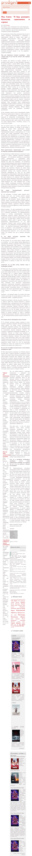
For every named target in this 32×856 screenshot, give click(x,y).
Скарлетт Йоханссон (16, 623)
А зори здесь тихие (14, 599)
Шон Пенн (21, 625)
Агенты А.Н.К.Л (22, 599)
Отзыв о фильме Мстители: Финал (17, 787)
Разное (8, 25)
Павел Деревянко (15, 618)
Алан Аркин (14, 600)
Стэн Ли (16, 624)
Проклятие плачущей (18, 620)
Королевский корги (16, 680)
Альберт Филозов (15, 602)
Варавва (23, 602)
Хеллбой (12, 625)
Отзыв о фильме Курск (15, 770)
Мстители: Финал (18, 617)
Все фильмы (21, 748)
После (23, 618)
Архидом (12, 528)
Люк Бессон (20, 612)
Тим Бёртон (22, 624)
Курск (16, 612)
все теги (12, 627)
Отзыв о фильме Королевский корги (18, 756)
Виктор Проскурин (15, 603)
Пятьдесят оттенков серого (18, 621)
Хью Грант (17, 625)
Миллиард (21, 615)
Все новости (22, 550)
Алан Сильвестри (21, 600)
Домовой (20, 605)
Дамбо (16, 605)
